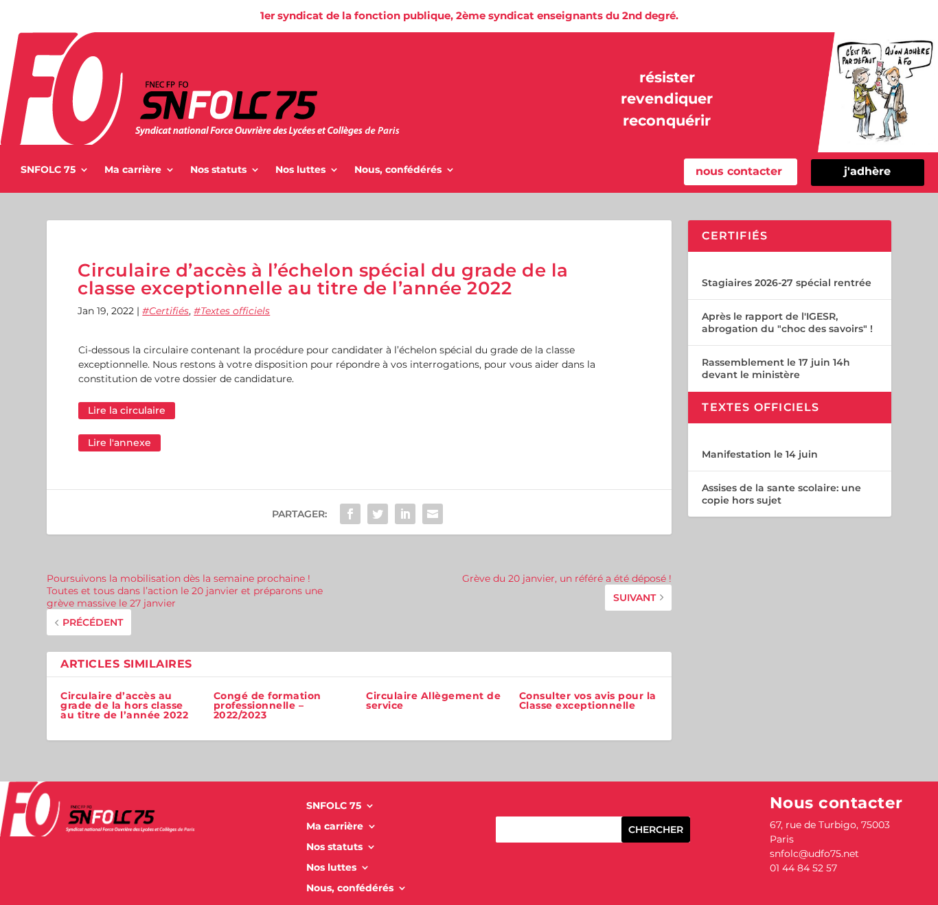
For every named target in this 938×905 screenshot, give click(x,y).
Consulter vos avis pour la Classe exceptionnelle (587, 701)
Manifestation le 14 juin (760, 454)
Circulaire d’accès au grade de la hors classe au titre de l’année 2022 (124, 705)
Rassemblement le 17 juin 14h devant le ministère (776, 368)
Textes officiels (235, 311)
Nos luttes (300, 170)
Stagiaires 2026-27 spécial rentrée (786, 283)
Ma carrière (132, 170)
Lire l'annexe (119, 442)
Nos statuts (218, 170)
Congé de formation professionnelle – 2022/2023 (267, 705)
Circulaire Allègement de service (433, 701)
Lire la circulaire (126, 410)
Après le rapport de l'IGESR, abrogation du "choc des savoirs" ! (787, 322)
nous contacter (739, 171)
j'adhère (867, 171)
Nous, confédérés (398, 170)
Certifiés (169, 311)
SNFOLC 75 (48, 170)
